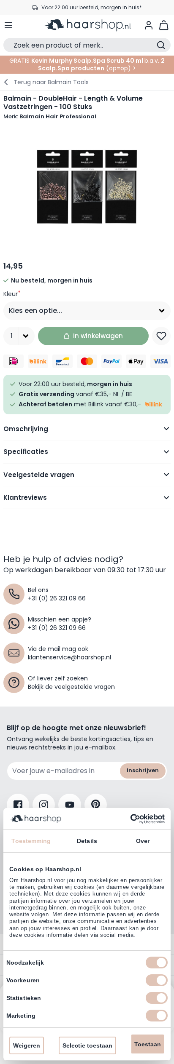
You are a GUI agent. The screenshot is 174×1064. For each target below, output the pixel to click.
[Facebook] (18, 805)
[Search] (161, 45)
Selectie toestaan (87, 1045)
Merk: (49, 116)
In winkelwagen (98, 335)
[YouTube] (69, 805)
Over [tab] (143, 840)
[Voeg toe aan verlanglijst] (161, 336)
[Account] (149, 25)
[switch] (157, 980)
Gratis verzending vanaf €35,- (91, 12)
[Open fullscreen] (87, 187)
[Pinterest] (95, 805)
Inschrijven (143, 770)
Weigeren (26, 1045)
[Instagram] (44, 805)
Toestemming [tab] (31, 840)
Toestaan (147, 1044)
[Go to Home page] (87, 25)
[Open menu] (8, 25)
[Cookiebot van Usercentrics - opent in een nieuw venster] (128, 819)
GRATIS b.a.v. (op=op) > (87, 64)
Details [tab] (87, 840)
